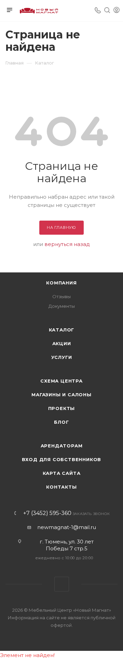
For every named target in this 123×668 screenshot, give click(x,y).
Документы (62, 306)
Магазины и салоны (61, 394)
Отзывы (61, 296)
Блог (61, 422)
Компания (61, 282)
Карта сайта (62, 473)
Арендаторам (62, 445)
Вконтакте (61, 584)
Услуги (61, 357)
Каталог (61, 329)
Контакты (61, 487)
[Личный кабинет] (116, 11)
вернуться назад (67, 244)
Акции (61, 343)
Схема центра (61, 381)
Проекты (61, 408)
